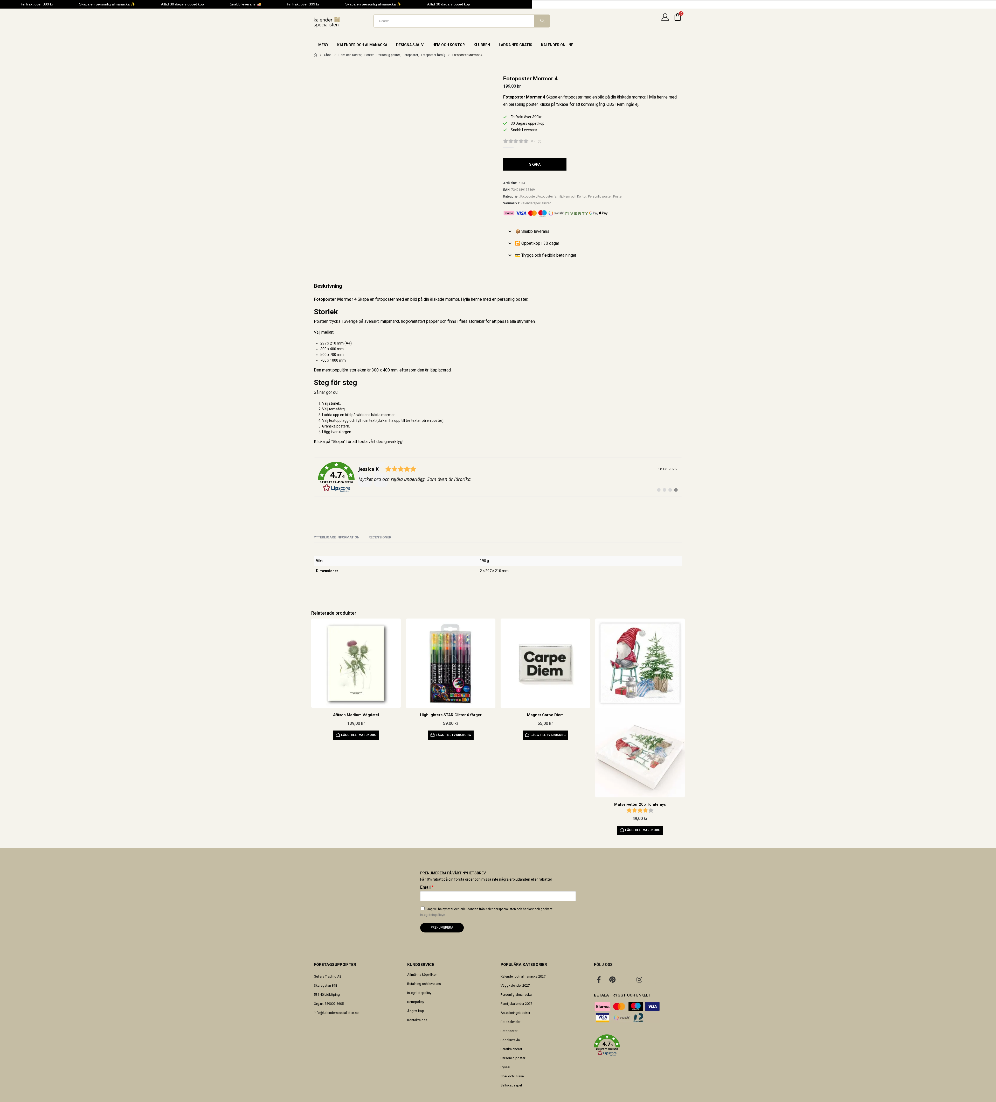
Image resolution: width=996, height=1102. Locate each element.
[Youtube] (626, 979)
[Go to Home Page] (315, 55)
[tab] (380, 538)
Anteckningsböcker (515, 1013)
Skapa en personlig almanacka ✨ (107, 4)
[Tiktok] (653, 979)
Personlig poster (600, 196)
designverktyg (389, 441)
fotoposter (385, 299)
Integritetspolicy (419, 993)
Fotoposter (528, 196)
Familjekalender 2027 (516, 1004)
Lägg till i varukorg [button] (358, 735)
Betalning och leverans (424, 984)
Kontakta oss (417, 1020)
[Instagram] (639, 979)
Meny (323, 45)
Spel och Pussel (512, 1076)
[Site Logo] (327, 22)
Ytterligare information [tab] (336, 537)
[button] (638, 1045)
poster (521, 299)
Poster (617, 196)
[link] (498, 477)
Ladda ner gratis (515, 45)
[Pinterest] (612, 979)
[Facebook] (599, 979)
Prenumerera (442, 927)
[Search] (541, 21)
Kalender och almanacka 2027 (523, 976)
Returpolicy (415, 1002)
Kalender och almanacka (362, 45)
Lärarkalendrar (511, 1049)
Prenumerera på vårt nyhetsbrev (453, 873)
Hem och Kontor (448, 45)
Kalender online (557, 45)
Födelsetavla (510, 1040)
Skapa (535, 164)
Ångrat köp (415, 1011)
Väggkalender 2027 (515, 985)
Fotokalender (511, 1022)
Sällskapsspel (511, 1085)
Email (426, 887)
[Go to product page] (356, 663)
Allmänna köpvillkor (422, 975)
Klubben (482, 45)
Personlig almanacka (516, 994)
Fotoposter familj (549, 196)
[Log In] (665, 21)
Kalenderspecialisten (536, 203)
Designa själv (410, 45)
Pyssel (505, 1067)
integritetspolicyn (432, 915)
